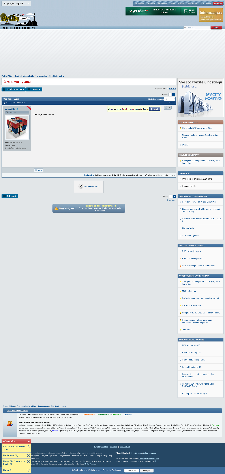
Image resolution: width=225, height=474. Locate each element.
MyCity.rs (138, 453)
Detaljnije (127, 414)
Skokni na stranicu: (156, 99)
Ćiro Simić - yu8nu (56, 76)
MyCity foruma (89, 464)
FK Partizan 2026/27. (191, 345)
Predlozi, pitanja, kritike (24, 76)
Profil (40, 170)
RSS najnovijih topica (191, 251)
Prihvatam (132, 470)
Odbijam (146, 470)
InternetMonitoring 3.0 (191, 367)
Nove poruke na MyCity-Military (194, 276)
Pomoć (209, 3)
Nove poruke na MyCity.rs (191, 340)
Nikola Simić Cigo (11, 455)
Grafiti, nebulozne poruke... (194, 360)
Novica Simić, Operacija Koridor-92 (14, 462)
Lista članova (192, 3)
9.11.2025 (172, 88)
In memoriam (42, 76)
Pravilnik (181, 3)
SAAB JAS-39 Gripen (191, 305)
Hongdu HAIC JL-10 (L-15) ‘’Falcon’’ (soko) (201, 313)
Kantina (172, 3)
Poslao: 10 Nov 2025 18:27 (16, 103)
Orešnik (185, 145)
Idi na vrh (172, 200)
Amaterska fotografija (191, 352)
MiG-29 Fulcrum (189, 291)
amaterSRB (10, 109)
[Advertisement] (112, 54)
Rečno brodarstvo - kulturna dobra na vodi (200, 298)
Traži (202, 3)
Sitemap (113, 446)
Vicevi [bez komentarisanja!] (194, 393)
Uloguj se (151, 3)
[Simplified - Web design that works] (155, 461)
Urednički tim (125, 446)
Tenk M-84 (186, 329)
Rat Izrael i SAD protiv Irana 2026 (197, 128)
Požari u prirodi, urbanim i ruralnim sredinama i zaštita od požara (197, 321)
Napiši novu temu (15, 89)
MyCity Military (140, 3)
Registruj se (162, 3)
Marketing (218, 3)
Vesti (132, 453)
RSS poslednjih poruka (192, 258)
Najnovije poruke (101, 446)
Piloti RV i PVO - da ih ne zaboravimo (199, 202)
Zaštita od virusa (149, 453)
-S (7, 470)
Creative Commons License (149, 458)
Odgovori (36, 89)
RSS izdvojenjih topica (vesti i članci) (198, 266)
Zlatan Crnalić (188, 228)
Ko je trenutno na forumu (17, 411)
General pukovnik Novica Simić (14, 448)
